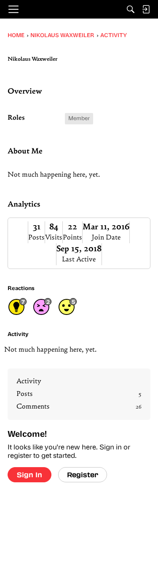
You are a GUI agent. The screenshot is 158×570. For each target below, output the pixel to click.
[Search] (130, 9)
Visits (53, 237)
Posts (36, 237)
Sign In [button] (29, 474)
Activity (28, 381)
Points (72, 237)
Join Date (106, 237)
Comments (79, 406)
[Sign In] (145, 9)
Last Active (79, 259)
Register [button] (82, 474)
